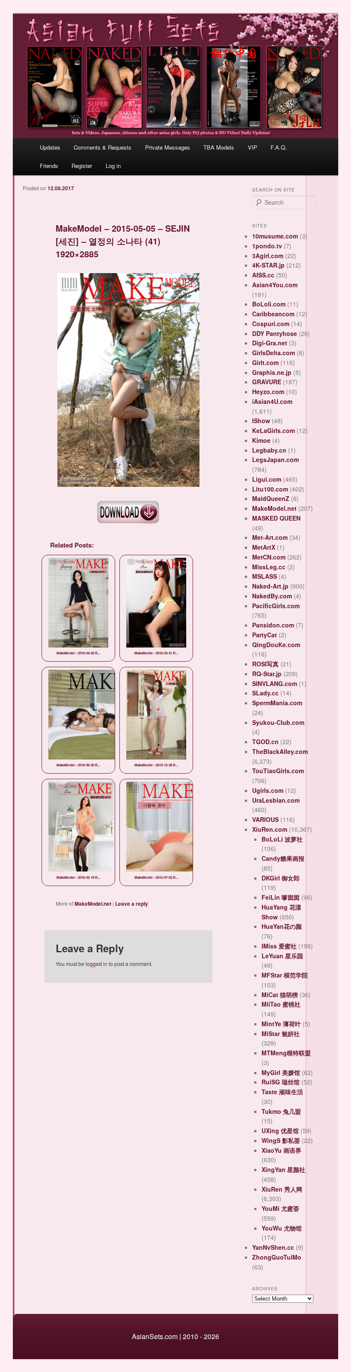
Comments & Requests (102, 147)
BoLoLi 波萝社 (282, 839)
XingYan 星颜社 (283, 1169)
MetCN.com (269, 557)
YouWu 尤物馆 (282, 1228)
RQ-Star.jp (267, 673)
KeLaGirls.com (273, 430)
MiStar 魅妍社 (281, 1033)
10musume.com (275, 236)
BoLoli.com (269, 304)
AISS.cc (263, 275)
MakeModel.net (92, 903)
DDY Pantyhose (274, 333)
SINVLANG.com (274, 683)
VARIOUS (265, 819)
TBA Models (218, 147)
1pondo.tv (267, 245)
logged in (96, 963)
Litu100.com (270, 489)
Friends (49, 166)
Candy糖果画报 (283, 858)
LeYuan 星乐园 (282, 955)
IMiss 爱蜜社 (279, 946)
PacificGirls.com (276, 605)
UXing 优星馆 (280, 1130)
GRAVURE (266, 381)
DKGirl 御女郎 (281, 878)
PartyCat (264, 634)
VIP (252, 147)
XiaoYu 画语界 (281, 1150)
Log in (113, 166)
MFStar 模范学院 (285, 975)
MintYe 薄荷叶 (281, 1023)
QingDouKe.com (276, 644)
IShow (261, 420)
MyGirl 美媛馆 (281, 1072)
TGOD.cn (265, 741)
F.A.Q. (279, 147)
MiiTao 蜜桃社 (281, 1004)
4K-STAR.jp (268, 265)
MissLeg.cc (269, 566)
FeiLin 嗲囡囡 (281, 897)
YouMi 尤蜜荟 (280, 1208)
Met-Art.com (270, 537)
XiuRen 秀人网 (282, 1189)
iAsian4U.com (272, 401)
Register (81, 166)
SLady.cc (265, 693)
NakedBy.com (272, 596)
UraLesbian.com (276, 800)
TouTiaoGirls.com (278, 770)
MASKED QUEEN (276, 518)
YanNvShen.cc (273, 1247)
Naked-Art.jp (270, 586)
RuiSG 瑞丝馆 (281, 1082)
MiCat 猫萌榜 (280, 994)
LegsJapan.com (275, 459)
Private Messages (167, 147)
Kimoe (261, 440)
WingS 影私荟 (281, 1140)
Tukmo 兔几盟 (281, 1111)
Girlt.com (265, 362)
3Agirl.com (267, 255)
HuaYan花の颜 (282, 926)
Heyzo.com (268, 391)
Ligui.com (266, 479)
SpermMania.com (277, 702)
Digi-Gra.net (269, 343)
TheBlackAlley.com (280, 751)
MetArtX (263, 547)
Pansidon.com (273, 625)
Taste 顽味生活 (282, 1091)
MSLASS (264, 576)
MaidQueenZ (270, 498)
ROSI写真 (265, 664)
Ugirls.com (267, 790)
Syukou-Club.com (278, 722)
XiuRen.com (269, 829)
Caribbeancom (273, 313)
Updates (50, 147)
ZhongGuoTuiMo (276, 1257)
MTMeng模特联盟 (286, 1052)
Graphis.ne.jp (272, 372)
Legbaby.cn (269, 450)
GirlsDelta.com (273, 352)
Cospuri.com (270, 323)
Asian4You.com (274, 284)
